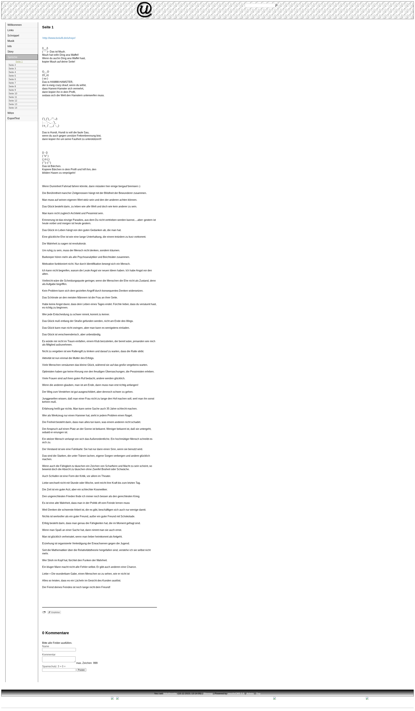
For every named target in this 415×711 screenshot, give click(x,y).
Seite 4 (12, 72)
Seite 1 (19, 61)
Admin (250, 693)
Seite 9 (12, 90)
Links (10, 30)
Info (9, 46)
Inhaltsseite (170, 693)
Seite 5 (12, 75)
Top (258, 693)
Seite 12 (13, 100)
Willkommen (14, 24)
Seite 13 (13, 104)
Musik (10, 41)
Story (10, 51)
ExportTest (13, 118)
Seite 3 (12, 68)
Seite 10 (13, 93)
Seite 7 (12, 82)
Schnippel (13, 35)
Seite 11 (13, 97)
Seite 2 (12, 65)
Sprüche (12, 57)
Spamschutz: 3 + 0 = (53, 666)
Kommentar (48, 654)
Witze (10, 113)
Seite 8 (12, 86)
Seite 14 (13, 107)
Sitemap (208, 693)
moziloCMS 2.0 (236, 693)
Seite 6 (12, 79)
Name (45, 646)
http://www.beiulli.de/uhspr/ (58, 38)
